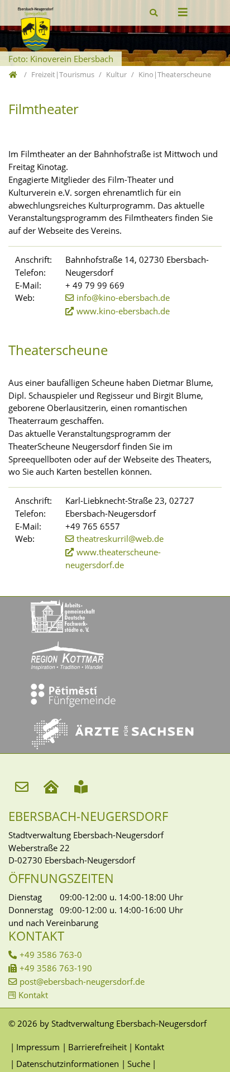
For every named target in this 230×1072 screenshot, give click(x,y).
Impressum (38, 1046)
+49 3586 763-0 (51, 954)
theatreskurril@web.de (120, 538)
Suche (138, 1063)
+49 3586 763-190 (56, 968)
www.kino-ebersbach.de (123, 311)
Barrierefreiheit (97, 1046)
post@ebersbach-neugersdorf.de (82, 981)
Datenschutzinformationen (67, 1063)
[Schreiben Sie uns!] (23, 786)
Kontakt (33, 994)
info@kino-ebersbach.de (123, 297)
